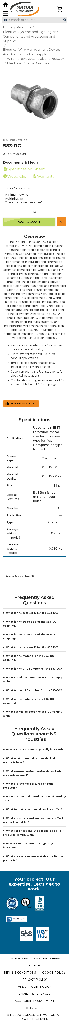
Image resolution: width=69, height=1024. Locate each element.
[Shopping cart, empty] (60, 9)
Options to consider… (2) (19, 576)
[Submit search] (65, 20)
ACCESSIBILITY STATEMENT (34, 1000)
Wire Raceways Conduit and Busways (36, 59)
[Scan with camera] (5, 20)
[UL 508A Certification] (27, 904)
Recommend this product (23, 403)
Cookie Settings (34, 1007)
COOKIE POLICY (53, 972)
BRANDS (34, 965)
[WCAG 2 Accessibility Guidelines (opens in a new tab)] (42, 934)
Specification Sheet (26, 169)
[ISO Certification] (12, 904)
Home (8, 27)
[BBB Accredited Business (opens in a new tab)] (39, 904)
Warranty (45, 176)
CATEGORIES (18, 958)
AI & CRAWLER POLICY (34, 986)
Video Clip (17, 176)
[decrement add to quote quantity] (9, 212)
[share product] (61, 221)
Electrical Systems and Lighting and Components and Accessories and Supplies (31, 36)
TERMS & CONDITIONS (20, 972)
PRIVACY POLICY (34, 979)
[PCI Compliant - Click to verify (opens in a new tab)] (16, 919)
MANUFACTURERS (47, 958)
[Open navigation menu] (6, 14)
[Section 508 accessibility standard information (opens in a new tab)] (26, 934)
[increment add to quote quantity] (60, 212)
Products (24, 27)
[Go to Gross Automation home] (5, 5)
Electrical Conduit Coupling (28, 63)
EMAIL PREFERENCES (34, 993)
